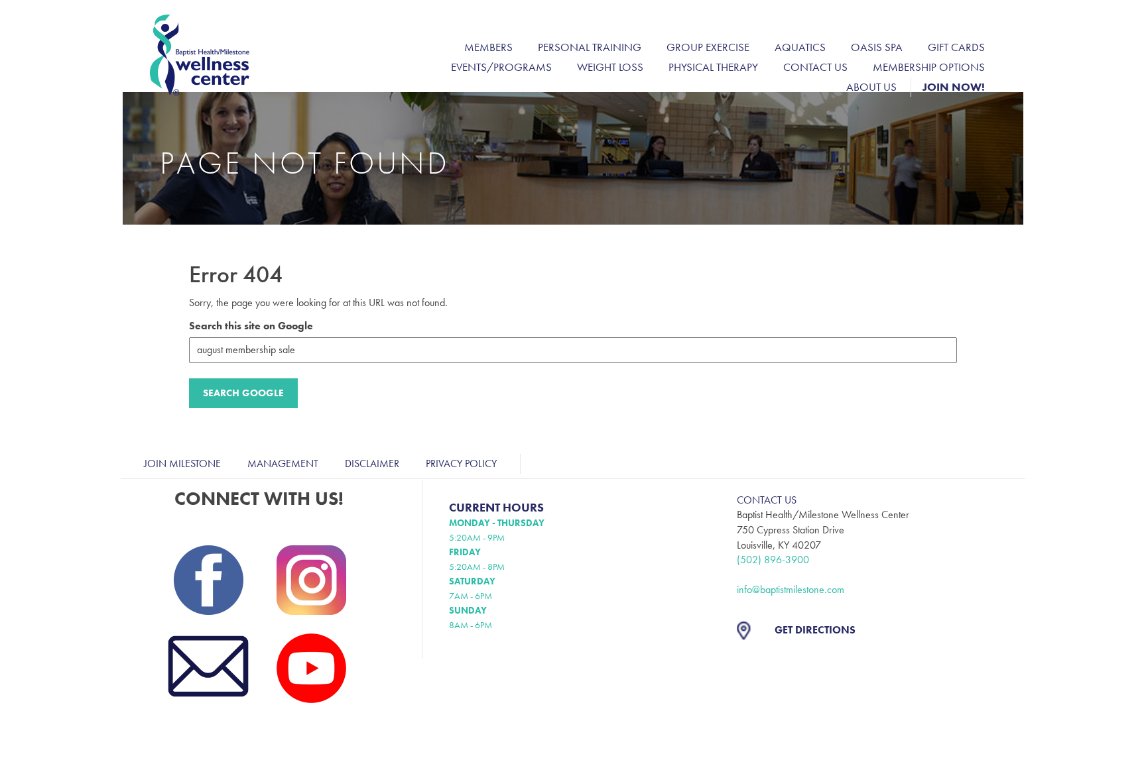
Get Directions (815, 630)
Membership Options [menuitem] (929, 67)
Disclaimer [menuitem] (372, 463)
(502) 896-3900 (773, 560)
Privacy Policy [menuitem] (461, 463)
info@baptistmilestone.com (790, 589)
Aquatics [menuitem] (800, 47)
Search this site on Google (251, 326)
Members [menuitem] (488, 47)
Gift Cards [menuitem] (956, 47)
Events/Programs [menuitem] (501, 67)
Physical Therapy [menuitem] (713, 67)
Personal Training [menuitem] (589, 47)
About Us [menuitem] (871, 87)
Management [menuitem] (282, 463)
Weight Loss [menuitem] (610, 67)
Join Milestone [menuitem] (182, 463)
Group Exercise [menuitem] (708, 47)
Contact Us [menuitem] (815, 67)
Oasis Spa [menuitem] (877, 47)
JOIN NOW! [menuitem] (954, 87)
